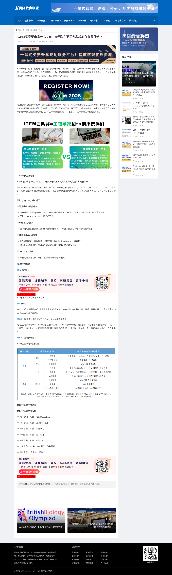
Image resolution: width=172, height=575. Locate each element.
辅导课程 (75, 559)
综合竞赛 (34, 30)
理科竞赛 (75, 552)
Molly (27, 484)
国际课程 (55, 20)
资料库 (88, 559)
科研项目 (108, 20)
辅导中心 (119, 20)
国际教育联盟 (44, 484)
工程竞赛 (75, 556)
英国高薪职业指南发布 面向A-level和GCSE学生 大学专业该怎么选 (144, 144)
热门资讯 (29, 20)
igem (89, 105)
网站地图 (89, 563)
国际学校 (68, 20)
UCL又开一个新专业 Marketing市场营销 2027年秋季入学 (143, 105)
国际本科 (82, 20)
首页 (19, 20)
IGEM (19, 105)
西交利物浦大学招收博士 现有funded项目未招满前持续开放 (144, 168)
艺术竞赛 (89, 556)
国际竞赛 (41, 20)
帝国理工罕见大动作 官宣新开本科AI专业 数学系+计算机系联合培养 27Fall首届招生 (144, 119)
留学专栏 (94, 20)
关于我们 (133, 20)
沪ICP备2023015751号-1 (45, 571)
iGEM (19, 69)
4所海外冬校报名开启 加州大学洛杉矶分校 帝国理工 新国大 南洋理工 (144, 92)
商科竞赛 (104, 552)
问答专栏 (104, 559)
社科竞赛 (89, 552)
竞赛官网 (75, 563)
